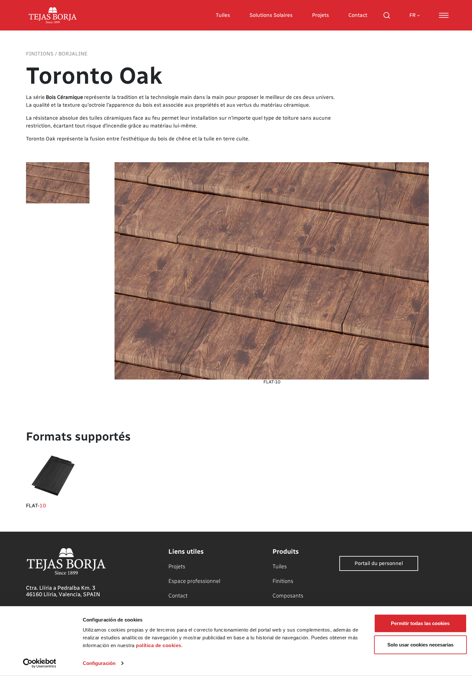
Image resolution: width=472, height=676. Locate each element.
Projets (320, 15)
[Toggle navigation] (444, 15)
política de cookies (158, 645)
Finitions (282, 581)
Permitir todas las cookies (420, 623)
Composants (287, 595)
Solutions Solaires (271, 15)
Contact (357, 15)
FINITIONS (40, 54)
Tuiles (223, 15)
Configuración (99, 663)
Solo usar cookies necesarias (420, 644)
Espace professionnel (194, 581)
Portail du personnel (379, 563)
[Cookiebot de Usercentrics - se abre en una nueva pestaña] (39, 663)
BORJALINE (73, 54)
